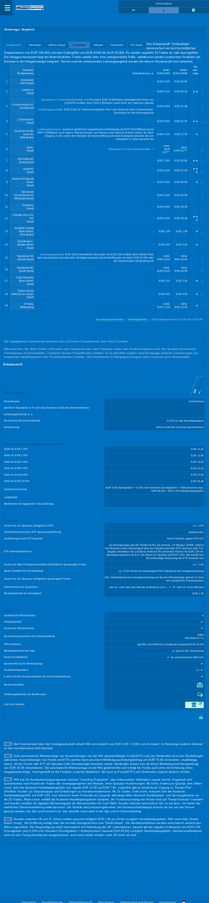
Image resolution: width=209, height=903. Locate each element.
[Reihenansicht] (134, 10)
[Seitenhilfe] (194, 10)
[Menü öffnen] (6, 7)
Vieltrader (98, 45)
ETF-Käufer (137, 45)
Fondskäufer (116, 45)
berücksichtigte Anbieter (110, 319)
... (202, 81)
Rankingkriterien (137, 319)
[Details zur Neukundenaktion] (200, 686)
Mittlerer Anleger (57, 45)
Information (164, 3)
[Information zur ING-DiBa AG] (197, 395)
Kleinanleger (35, 45)
